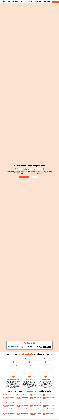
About (9, 1)
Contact (55, 1)
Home (4, 1)
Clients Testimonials (47, 1)
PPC (25, 1)
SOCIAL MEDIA (30, 1)
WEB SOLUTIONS (38, 1)
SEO (21, 1)
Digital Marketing (15, 1)
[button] (21, 1)
